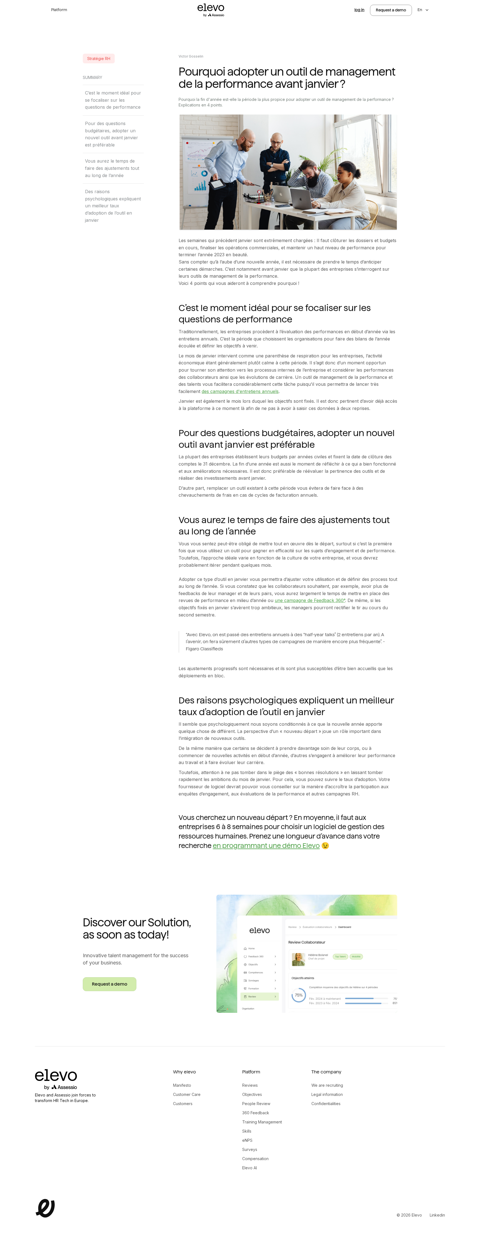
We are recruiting (327, 1085)
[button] (59, 10)
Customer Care (187, 1094)
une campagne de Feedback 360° (310, 600)
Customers (182, 1103)
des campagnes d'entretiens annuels (240, 391)
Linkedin (437, 1215)
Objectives (252, 1094)
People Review (256, 1103)
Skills (246, 1131)
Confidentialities (326, 1103)
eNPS (247, 1140)
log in (359, 10)
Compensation (255, 1158)
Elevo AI (249, 1167)
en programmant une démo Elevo (266, 846)
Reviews (250, 1085)
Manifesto (182, 1085)
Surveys (249, 1149)
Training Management (262, 1122)
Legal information (327, 1094)
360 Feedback (255, 1112)
